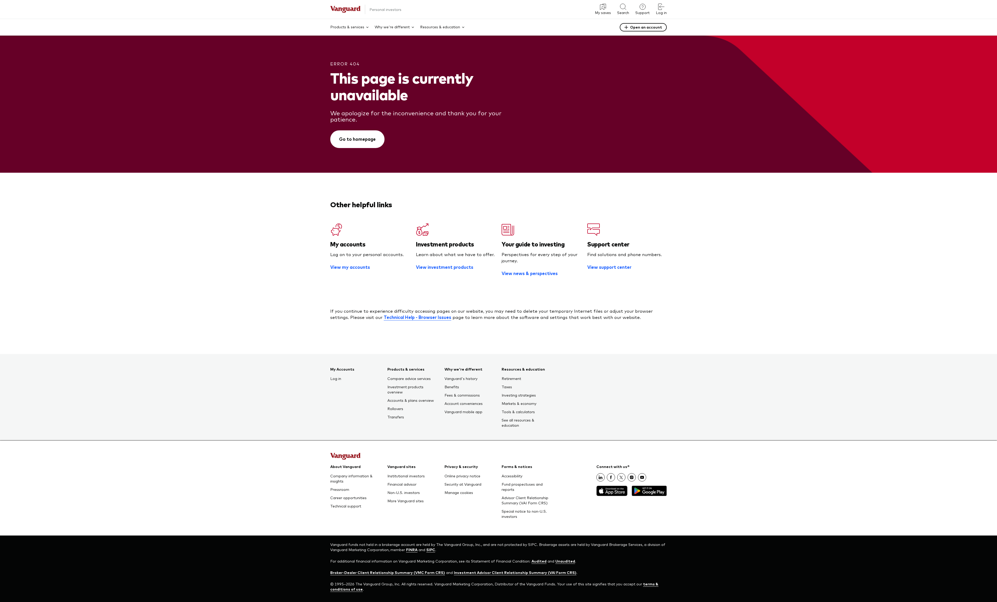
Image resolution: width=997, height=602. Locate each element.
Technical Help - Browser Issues (417, 317)
